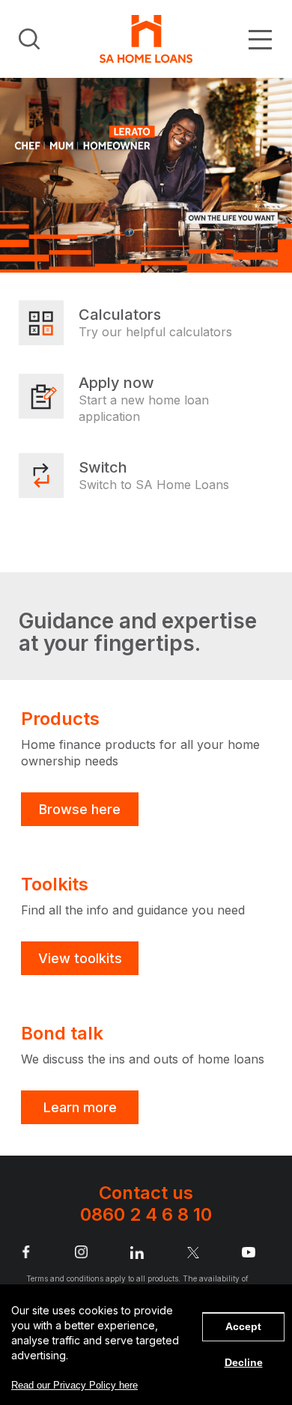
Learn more (80, 1107)
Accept (243, 1326)
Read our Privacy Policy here (74, 1385)
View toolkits (80, 958)
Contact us (146, 1203)
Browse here (80, 809)
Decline (244, 1362)
